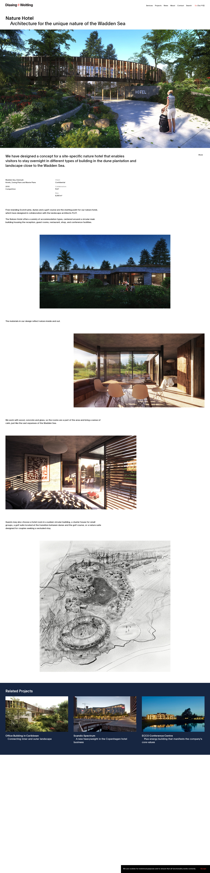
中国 (203, 5)
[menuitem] (19, 5)
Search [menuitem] (189, 5)
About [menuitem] (172, 5)
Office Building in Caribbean (28, 737)
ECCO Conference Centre (172, 739)
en (196, 5)
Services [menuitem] (149, 5)
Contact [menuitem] (180, 5)
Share (200, 155)
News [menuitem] (166, 5)
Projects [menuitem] (158, 5)
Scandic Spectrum (100, 739)
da (199, 5)
